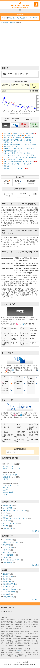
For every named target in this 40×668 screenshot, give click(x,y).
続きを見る (35, 531)
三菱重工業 (6, 521)
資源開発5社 (7, 594)
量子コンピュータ (28, 162)
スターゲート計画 (9, 153)
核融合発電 (6, 545)
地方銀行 (5, 579)
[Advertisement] (20, 45)
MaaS (5, 159)
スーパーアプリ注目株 (29, 144)
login (36, 5)
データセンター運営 (23, 153)
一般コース (19, 650)
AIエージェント (17, 133)
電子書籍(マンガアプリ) (11, 146)
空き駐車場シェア (17, 140)
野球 (22, 135)
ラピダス (6, 494)
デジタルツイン (8, 540)
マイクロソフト (18, 138)
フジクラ (5, 515)
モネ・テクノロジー (15, 159)
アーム (28, 135)
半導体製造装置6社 (9, 584)
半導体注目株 (7, 581)
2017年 (5, 144)
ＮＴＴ (5, 513)
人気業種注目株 (8, 576)
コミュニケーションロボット (12, 164)
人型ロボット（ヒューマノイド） (14, 168)
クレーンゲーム (8, 488)
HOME (3, 22)
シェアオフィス (29, 140)
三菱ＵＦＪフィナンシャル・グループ (15, 518)
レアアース (6, 550)
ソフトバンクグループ (10, 523)
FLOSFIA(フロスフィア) (11, 485)
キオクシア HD (7, 508)
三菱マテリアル (8, 505)
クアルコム (7, 138)
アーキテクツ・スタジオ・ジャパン (14, 510)
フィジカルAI (28, 133)
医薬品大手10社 (8, 597)
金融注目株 (6, 574)
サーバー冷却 (7, 562)
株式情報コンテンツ (7, 607)
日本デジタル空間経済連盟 (12, 162)
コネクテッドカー (9, 135)
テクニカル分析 (10, 22)
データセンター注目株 (10, 475)
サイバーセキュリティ (24, 142)
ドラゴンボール (8, 466)
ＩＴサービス (7, 586)
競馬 (18, 135)
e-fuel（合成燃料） (9, 555)
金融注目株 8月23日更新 (16, 18)
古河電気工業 (7, 528)
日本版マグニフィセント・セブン (14, 148)
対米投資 (6, 140)
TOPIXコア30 (28, 138)
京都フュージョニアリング (11, 468)
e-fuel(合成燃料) (8, 492)
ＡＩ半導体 (7, 133)
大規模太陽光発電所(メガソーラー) (14, 151)
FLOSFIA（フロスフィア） (11, 560)
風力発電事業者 (31, 157)
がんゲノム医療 (29, 155)
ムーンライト (31, 148)
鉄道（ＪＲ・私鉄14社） (11, 589)
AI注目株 (6, 479)
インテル (6, 157)
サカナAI (6, 490)
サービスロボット (29, 164)
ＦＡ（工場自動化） (9, 592)
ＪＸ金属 (5, 526)
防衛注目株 (6, 477)
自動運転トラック (9, 142)
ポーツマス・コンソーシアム (12, 155)
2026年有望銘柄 (15, 144)
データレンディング (17, 157)
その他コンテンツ (7, 611)
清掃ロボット (7, 166)
